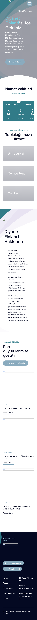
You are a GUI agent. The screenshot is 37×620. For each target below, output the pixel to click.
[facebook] (3, 613)
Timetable (27, 104)
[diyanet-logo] (10, 544)
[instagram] (7, 613)
